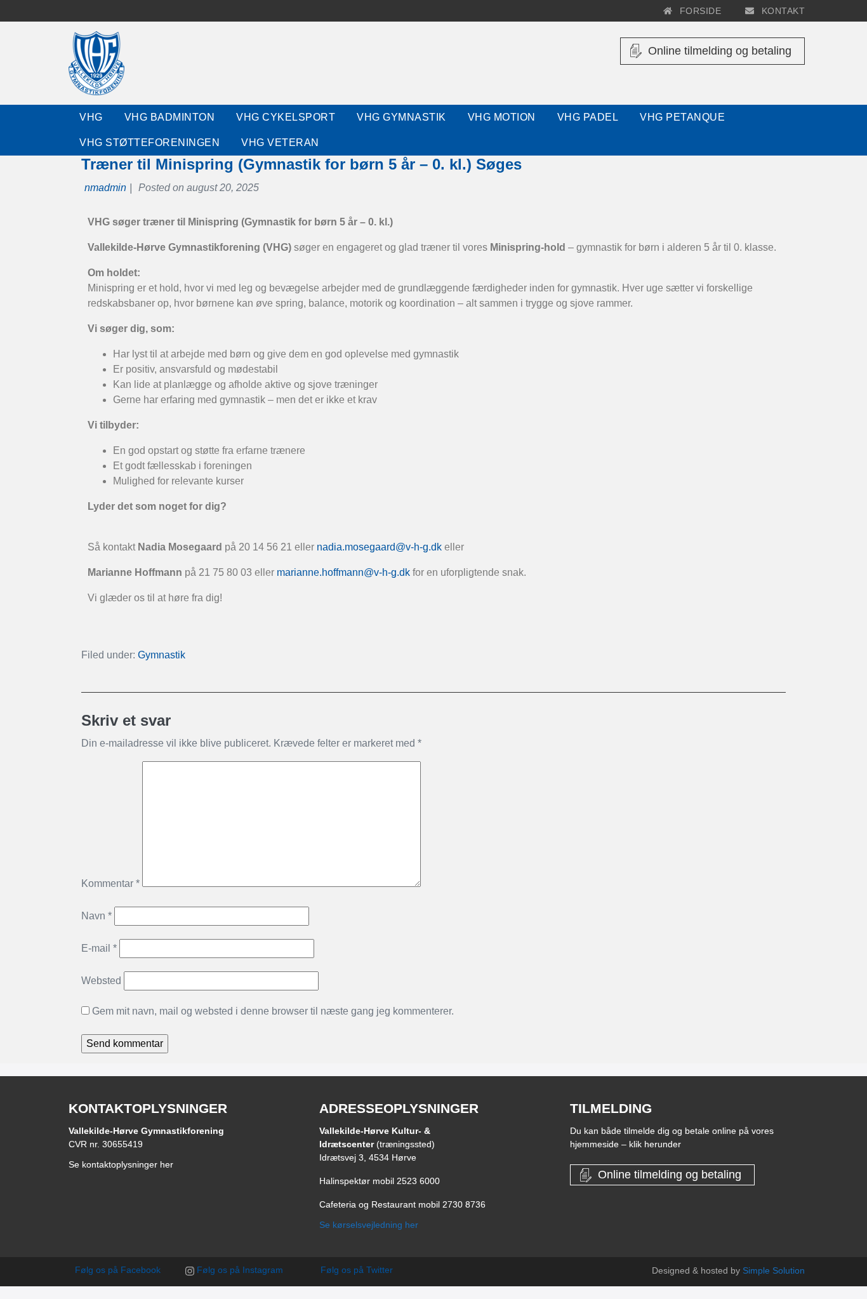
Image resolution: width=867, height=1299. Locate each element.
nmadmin (105, 187)
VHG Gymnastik (401, 117)
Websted (101, 980)
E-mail (99, 948)
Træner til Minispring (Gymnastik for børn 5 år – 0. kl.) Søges (301, 164)
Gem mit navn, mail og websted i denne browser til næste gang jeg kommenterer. (273, 1011)
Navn (96, 915)
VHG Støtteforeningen (149, 142)
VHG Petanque (682, 117)
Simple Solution (774, 1270)
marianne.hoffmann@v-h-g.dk (343, 572)
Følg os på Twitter (355, 1270)
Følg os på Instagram (238, 1270)
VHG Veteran (280, 142)
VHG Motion (502, 117)
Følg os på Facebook (116, 1270)
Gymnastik (161, 655)
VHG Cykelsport (285, 117)
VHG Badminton (169, 117)
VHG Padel (588, 117)
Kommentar (110, 883)
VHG (91, 117)
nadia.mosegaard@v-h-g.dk (379, 547)
